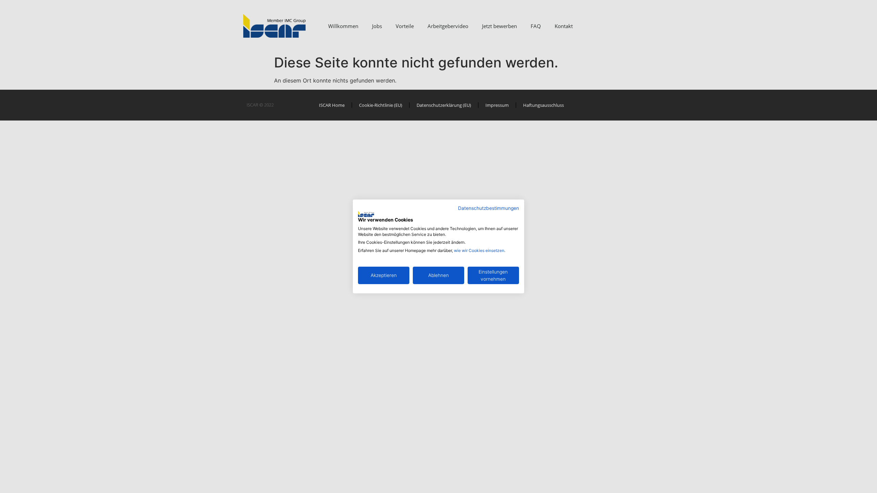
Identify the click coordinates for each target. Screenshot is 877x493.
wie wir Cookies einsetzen (479, 250)
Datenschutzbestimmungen (488, 208)
